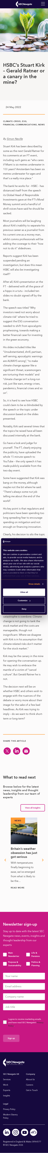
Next (42, 860)
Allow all (24, 592)
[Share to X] (7, 751)
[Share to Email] (26, 751)
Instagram (15, 1132)
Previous (5, 860)
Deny (24, 609)
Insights (6, 1095)
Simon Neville (15, 138)
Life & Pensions (35, 954)
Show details (34, 584)
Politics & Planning (35, 964)
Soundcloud (33, 1132)
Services (7, 1079)
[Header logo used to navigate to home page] (24, 4)
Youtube (24, 1132)
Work (5, 1085)
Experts (6, 1090)
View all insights (32, 808)
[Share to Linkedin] (16, 751)
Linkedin (6, 1132)
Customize (22, 601)
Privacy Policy (9, 1109)
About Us (30, 1079)
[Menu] (43, 4)
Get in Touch (32, 1090)
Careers (29, 1085)
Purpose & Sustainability (14, 964)
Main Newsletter (13, 954)
